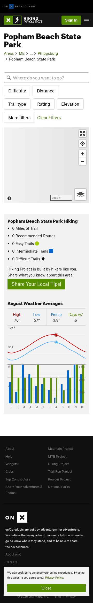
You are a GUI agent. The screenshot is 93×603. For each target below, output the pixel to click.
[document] (46, 581)
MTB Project (57, 456)
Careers (11, 562)
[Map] (46, 165)
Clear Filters (49, 117)
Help (8, 456)
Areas (9, 53)
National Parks (59, 487)
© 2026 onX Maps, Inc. (33, 596)
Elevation (70, 103)
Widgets (11, 464)
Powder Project (59, 479)
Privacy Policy (54, 577)
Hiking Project (58, 464)
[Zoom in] (82, 154)
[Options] (80, 194)
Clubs (9, 471)
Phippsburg (48, 53)
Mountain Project (60, 448)
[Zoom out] (82, 161)
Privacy (71, 596)
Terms (57, 596)
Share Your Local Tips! (36, 284)
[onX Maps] (16, 521)
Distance (46, 90)
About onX (13, 554)
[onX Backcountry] (20, 6)
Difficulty (17, 90)
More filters (19, 117)
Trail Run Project (60, 471)
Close (46, 588)
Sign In (71, 20)
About (9, 448)
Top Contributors (17, 479)
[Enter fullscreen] (82, 133)
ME (22, 53)
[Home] (26, 20)
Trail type (17, 103)
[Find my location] (82, 143)
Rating (43, 103)
